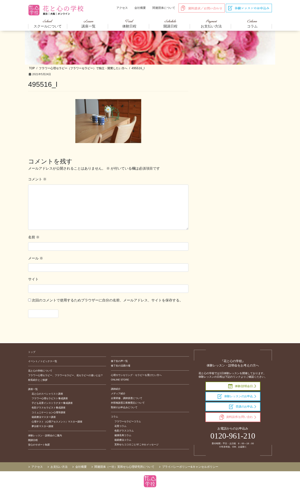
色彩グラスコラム (124, 430)
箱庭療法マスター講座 (44, 417)
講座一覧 (33, 389)
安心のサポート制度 (39, 444)
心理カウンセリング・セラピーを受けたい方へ (136, 375)
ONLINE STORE (120, 379)
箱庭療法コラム (122, 440)
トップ (31, 352)
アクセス (122, 7)
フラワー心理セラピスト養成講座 (50, 398)
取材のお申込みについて (124, 407)
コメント (37, 179)
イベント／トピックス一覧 (42, 361)
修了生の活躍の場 (120, 365)
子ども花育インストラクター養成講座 (52, 403)
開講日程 (33, 440)
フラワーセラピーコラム (127, 421)
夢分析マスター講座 (42, 426)
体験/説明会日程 (245, 386)
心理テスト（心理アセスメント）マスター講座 (57, 421)
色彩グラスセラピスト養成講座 (48, 407)
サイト (33, 279)
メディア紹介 (118, 393)
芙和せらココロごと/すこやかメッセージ (136, 444)
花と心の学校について (40, 370)
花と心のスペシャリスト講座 (47, 393)
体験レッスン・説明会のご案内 (45, 435)
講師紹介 (116, 389)
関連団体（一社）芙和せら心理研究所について (124, 466)
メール (35, 258)
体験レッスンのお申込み (240, 396)
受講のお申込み (246, 406)
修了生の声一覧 (119, 361)
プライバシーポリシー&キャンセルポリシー (190, 466)
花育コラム (120, 426)
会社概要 (140, 7)
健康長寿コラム (122, 435)
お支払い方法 (59, 466)
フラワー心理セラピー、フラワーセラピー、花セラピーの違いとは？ (65, 375)
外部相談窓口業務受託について (128, 402)
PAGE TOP (289, 474)
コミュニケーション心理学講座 (48, 412)
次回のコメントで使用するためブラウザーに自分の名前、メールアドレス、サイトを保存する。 (107, 300)
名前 (34, 237)
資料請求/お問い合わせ (241, 417)
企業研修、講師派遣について (126, 398)
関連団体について (163, 7)
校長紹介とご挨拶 (37, 380)
